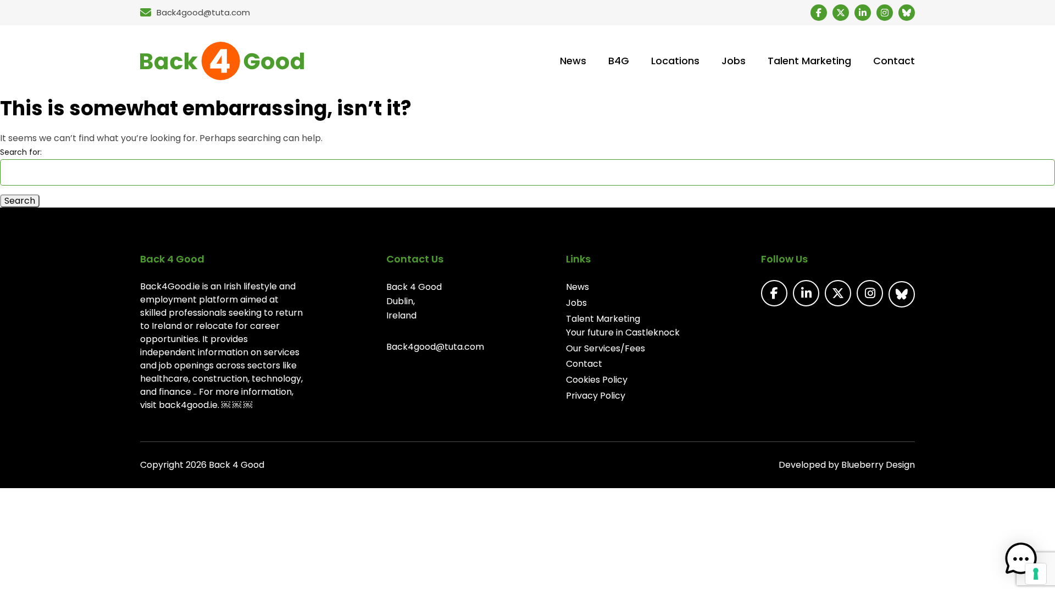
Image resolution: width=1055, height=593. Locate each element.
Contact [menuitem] (894, 61)
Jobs (576, 302)
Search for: (21, 152)
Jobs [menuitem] (733, 61)
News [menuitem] (573, 61)
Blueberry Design (878, 464)
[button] (1021, 559)
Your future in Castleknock (623, 332)
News (577, 287)
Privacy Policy (595, 395)
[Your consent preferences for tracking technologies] (1035, 573)
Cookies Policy (597, 379)
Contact (584, 363)
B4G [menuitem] (618, 61)
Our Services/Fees (605, 348)
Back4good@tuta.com (435, 346)
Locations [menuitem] (675, 61)
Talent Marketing (603, 318)
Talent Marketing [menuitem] (809, 61)
